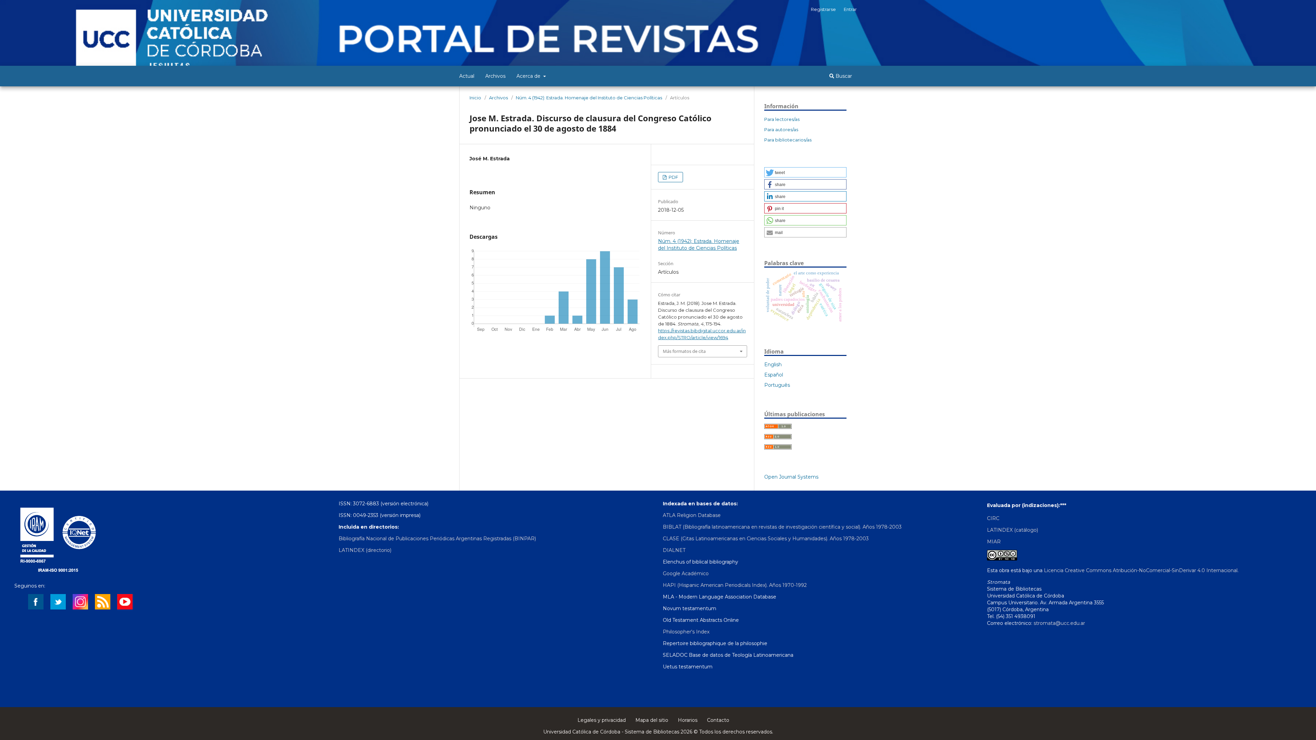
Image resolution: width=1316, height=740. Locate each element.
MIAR (994, 542)
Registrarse (823, 9)
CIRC (993, 518)
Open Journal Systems (791, 477)
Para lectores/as (782, 119)
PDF (673, 177)
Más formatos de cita (684, 351)
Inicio (475, 97)
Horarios (687, 720)
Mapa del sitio (651, 720)
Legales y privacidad (601, 720)
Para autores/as (781, 129)
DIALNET (674, 550)
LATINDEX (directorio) (365, 550)
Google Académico (686, 573)
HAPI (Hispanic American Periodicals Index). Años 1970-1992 (735, 585)
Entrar (850, 9)
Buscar (843, 76)
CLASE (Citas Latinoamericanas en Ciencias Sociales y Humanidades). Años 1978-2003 (766, 538)
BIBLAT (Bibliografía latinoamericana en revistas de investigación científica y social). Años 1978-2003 (782, 527)
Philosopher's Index (686, 632)
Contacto (718, 720)
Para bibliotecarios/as (788, 140)
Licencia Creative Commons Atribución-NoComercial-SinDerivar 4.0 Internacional (1141, 570)
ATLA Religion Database (692, 515)
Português (777, 385)
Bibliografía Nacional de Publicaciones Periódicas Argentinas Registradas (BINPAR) (437, 538)
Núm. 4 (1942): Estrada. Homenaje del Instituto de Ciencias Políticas (589, 97)
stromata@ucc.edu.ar (1059, 623)
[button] (805, 172)
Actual (466, 76)
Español (773, 375)
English (773, 364)
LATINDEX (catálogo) (1012, 530)
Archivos (495, 76)
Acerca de (529, 76)
